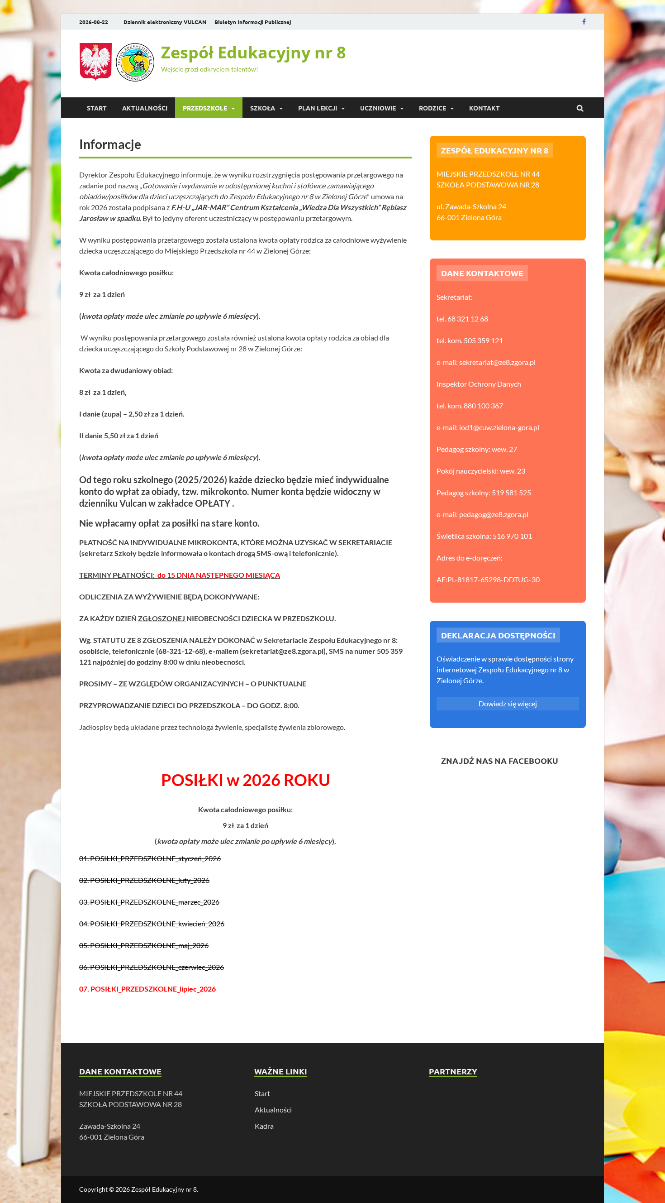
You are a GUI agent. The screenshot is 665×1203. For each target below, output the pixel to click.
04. (84, 923)
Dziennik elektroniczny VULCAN (165, 21)
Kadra (264, 1126)
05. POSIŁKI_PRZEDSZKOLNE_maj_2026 (144, 945)
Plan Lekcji (317, 108)
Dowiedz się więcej (508, 703)
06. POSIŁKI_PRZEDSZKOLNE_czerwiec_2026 (151, 967)
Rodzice (432, 108)
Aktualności (273, 1109)
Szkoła (262, 108)
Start (97, 108)
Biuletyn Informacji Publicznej (252, 21)
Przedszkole (205, 108)
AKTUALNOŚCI (144, 108)
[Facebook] (584, 21)
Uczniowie (378, 108)
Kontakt (484, 108)
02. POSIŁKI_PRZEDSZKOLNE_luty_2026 (144, 880)
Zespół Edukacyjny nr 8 (253, 52)
